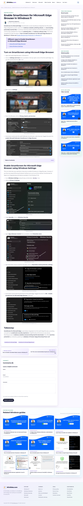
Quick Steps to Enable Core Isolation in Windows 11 (69, 65)
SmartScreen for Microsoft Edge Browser (26, 342)
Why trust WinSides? (43, 493)
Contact (40, 495)
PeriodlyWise (70, 489)
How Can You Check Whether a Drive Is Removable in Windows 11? (69, 33)
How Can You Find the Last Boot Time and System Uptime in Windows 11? (70, 16)
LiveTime (69, 495)
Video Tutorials (47, 2)
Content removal (56, 495)
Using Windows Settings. (16, 46)
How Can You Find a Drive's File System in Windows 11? (70, 41)
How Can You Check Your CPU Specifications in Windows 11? (71, 24)
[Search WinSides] (78, 2)
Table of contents (10, 160)
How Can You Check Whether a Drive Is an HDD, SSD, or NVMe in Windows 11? (70, 29)
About (53, 2)
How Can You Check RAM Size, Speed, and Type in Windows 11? (71, 20)
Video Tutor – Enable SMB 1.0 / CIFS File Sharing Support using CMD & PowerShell (70, 106)
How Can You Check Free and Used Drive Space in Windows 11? (69, 37)
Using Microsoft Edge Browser (17, 44)
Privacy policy (56, 489)
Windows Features (28, 491)
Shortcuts (34, 2)
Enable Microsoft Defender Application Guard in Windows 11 (70, 79)
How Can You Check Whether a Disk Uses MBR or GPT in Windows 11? (70, 45)
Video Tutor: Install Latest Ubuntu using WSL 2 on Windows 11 (70, 138)
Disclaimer (55, 493)
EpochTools (69, 493)
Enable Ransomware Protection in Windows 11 (29, 35)
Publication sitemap (42, 497)
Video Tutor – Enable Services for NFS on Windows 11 (69, 122)
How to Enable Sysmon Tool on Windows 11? (70, 72)
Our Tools (65, 2)
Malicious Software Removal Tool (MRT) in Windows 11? (69, 84)
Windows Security (7, 7)
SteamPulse (69, 497)
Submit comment (8, 400)
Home (2, 7)
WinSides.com (15, 503)
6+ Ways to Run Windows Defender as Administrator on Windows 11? (69, 60)
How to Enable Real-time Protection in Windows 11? (69, 69)
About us (40, 489)
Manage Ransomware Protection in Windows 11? (66, 473)
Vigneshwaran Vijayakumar (14, 21)
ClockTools (69, 491)
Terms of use (55, 491)
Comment (5, 382)
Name (4, 369)
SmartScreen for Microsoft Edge (11, 342)
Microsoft (41, 2)
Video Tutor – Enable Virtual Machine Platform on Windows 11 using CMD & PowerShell (70, 153)
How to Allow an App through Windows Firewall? (69, 75)
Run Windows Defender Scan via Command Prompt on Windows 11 (70, 56)
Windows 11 (28, 2)
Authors (40, 491)
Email (6, 376)
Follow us (59, 2)
